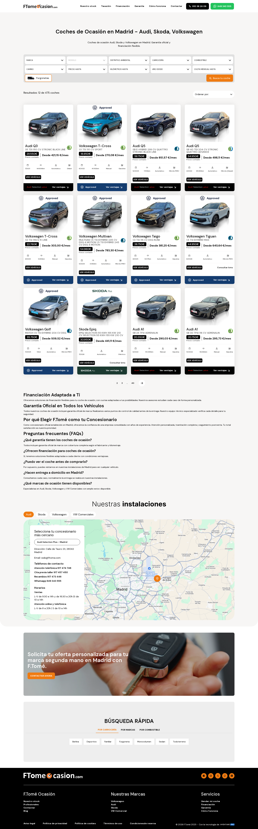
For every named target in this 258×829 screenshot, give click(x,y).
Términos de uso (112, 823)
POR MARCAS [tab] (128, 729)
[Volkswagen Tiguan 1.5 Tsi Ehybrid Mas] (209, 214)
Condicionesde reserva (143, 823)
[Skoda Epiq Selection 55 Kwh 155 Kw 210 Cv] (102, 306)
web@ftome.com (51, 557)
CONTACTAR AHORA (41, 675)
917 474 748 (64, 568)
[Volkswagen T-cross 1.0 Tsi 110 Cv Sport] (102, 123)
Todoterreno (179, 741)
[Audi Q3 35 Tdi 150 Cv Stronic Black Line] (48, 123)
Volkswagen (117, 801)
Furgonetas (42, 78)
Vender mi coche (210, 801)
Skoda (114, 807)
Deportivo (92, 741)
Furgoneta (124, 741)
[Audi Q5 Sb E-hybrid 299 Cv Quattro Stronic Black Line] (156, 123)
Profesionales (31, 804)
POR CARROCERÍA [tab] (107, 729)
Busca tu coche (221, 78)
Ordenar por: (202, 94)
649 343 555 (224, 6)
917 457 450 (61, 572)
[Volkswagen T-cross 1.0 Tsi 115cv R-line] (48, 214)
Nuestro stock (88, 6)
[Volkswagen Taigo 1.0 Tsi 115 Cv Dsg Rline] (156, 214)
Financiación (123, 6)
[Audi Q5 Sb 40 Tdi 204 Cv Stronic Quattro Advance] (209, 123)
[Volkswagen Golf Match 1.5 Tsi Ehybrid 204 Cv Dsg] (48, 306)
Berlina (75, 741)
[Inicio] (40, 6)
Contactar (176, 6)
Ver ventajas (59, 187)
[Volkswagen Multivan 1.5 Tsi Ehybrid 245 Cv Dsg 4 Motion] (102, 214)
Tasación (106, 6)
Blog (26, 811)
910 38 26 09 (199, 6)
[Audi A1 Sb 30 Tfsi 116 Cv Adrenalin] (209, 306)
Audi (113, 804)
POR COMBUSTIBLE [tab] (150, 729)
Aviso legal (29, 823)
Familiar (108, 741)
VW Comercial (119, 811)
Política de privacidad (55, 823)
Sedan (162, 741)
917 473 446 (54, 576)
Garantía (139, 6)
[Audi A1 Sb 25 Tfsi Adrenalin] (156, 306)
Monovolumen (144, 741)
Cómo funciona (157, 6)
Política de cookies (85, 823)
